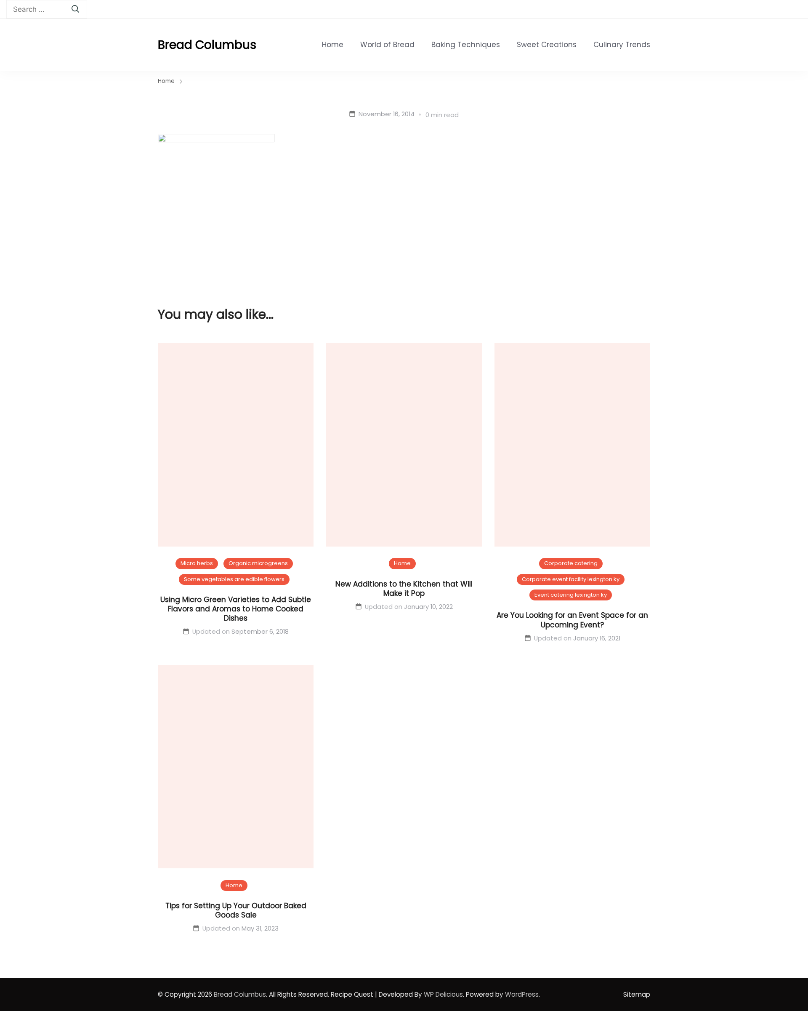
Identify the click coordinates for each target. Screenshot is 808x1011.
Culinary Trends (621, 45)
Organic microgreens (258, 563)
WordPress (522, 994)
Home (332, 45)
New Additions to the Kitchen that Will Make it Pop (404, 588)
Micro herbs (197, 563)
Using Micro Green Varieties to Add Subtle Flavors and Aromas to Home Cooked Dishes (235, 609)
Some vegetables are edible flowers (234, 579)
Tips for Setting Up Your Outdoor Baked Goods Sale (235, 910)
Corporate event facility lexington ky (570, 579)
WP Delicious (443, 994)
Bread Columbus (207, 45)
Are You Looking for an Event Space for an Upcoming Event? (572, 620)
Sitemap (636, 994)
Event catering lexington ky (570, 595)
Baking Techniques (465, 45)
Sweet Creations (547, 45)
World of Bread (387, 45)
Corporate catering (571, 563)
